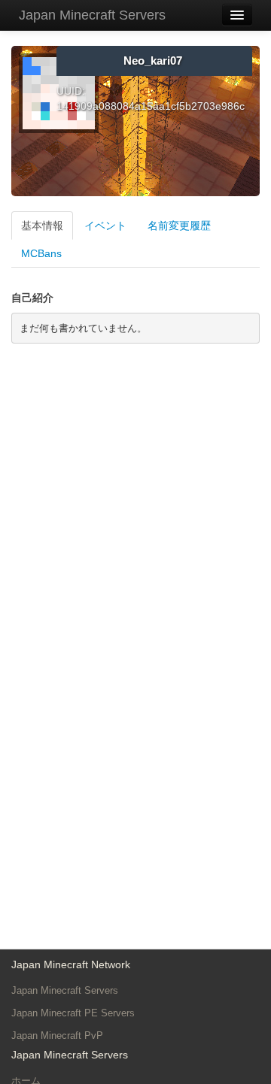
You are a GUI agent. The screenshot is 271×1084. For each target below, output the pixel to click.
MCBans (41, 253)
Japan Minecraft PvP (57, 1035)
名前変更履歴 (179, 226)
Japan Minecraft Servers (92, 15)
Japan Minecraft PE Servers (73, 1013)
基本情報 (42, 226)
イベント (105, 226)
